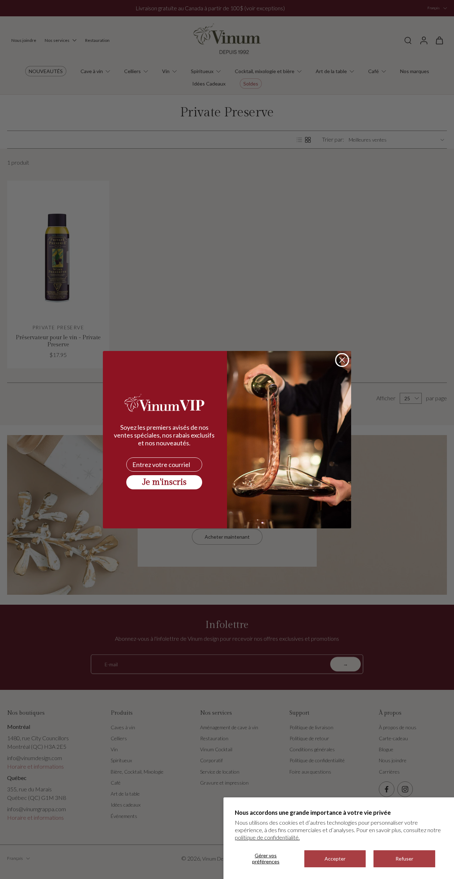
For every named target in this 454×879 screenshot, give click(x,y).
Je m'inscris (164, 482)
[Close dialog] (342, 360)
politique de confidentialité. (267, 837)
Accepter (335, 859)
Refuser (404, 859)
